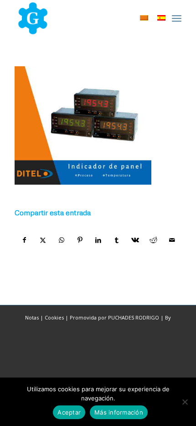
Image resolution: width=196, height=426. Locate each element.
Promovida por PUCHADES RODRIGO (114, 317)
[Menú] (176, 18)
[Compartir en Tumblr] (116, 240)
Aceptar (69, 412)
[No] (184, 401)
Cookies (54, 317)
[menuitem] (176, 18)
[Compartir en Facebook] (24, 240)
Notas (32, 317)
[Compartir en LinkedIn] (98, 240)
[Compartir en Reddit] (153, 240)
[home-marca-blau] (81, 18)
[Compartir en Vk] (135, 240)
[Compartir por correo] (172, 240)
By (168, 317)
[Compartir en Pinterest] (79, 240)
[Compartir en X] (43, 240)
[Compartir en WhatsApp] (61, 240)
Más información (118, 412)
